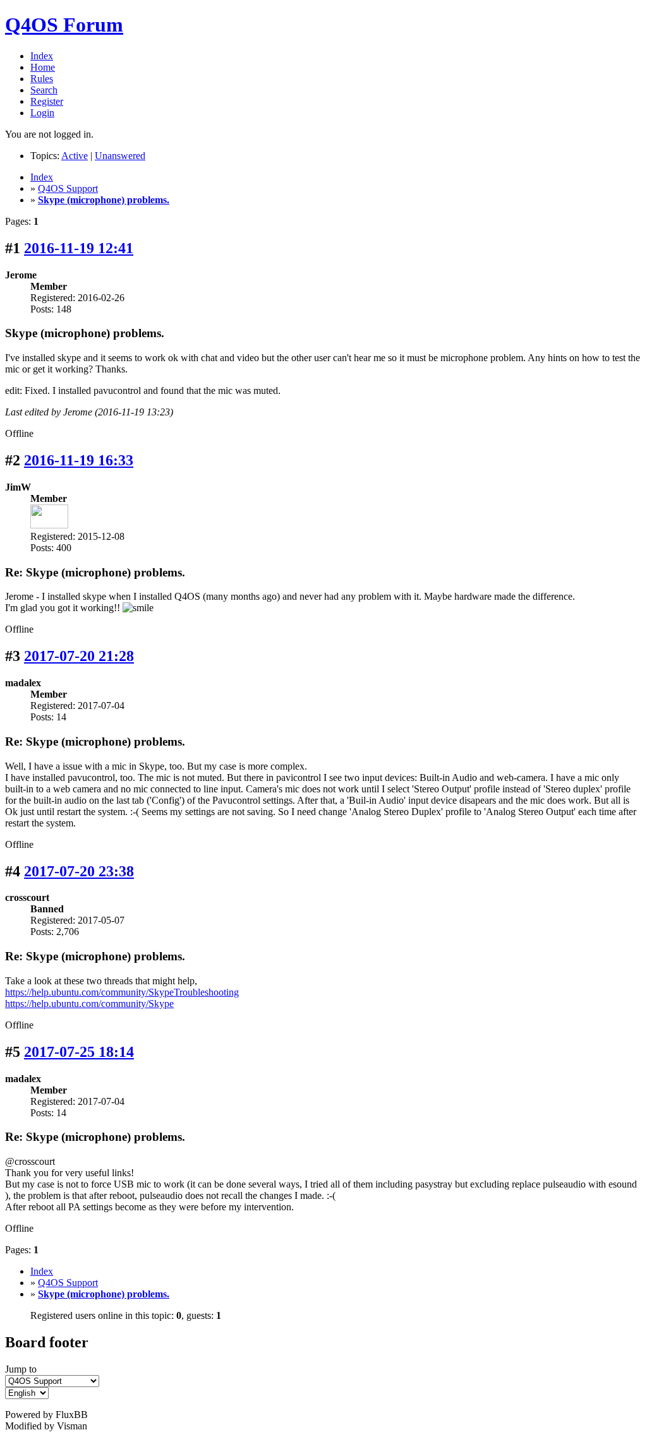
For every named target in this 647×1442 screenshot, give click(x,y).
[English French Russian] (27, 1392)
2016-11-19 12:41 (78, 248)
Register (46, 101)
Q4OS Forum (64, 24)
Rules (41, 78)
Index (41, 56)
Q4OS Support (68, 188)
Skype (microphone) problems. (103, 199)
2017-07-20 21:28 (79, 656)
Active (74, 155)
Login (42, 112)
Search (43, 90)
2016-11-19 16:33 (78, 460)
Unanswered (120, 155)
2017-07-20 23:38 (79, 871)
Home (42, 67)
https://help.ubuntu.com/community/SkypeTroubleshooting (122, 992)
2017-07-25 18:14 (79, 1052)
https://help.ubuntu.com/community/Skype (89, 1003)
